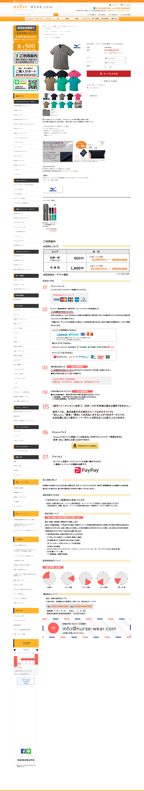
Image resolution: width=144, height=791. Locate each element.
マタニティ (17, 387)
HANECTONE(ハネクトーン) (21, 289)
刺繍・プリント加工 (22, 482)
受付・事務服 (17, 364)
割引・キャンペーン (22, 514)
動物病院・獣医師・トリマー (21, 396)
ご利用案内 (92, 14)
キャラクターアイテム (19, 620)
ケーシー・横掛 (18, 328)
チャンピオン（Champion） (21, 203)
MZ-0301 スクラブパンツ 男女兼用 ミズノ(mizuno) (50, 224)
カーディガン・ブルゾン (20, 378)
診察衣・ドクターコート (20, 319)
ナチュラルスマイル (19, 240)
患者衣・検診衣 (18, 346)
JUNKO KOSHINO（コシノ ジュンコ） (24, 420)
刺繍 (15, 461)
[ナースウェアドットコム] (33, 8)
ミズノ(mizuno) (47, 28)
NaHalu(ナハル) (18, 213)
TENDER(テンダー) (19, 245)
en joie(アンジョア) (19, 284)
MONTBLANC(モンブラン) (21, 119)
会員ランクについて (19, 603)
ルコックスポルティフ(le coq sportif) (23, 184)
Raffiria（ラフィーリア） (20, 133)
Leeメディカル (18, 156)
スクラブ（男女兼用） (55, 37)
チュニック (17, 314)
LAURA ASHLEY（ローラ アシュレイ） (25, 124)
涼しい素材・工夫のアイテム (50, 34)
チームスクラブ (18, 506)
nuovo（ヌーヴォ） (19, 280)
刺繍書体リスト (18, 492)
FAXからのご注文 (18, 584)
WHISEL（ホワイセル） (20, 165)
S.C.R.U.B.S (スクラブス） (21, 151)
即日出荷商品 (17, 299)
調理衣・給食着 (18, 355)
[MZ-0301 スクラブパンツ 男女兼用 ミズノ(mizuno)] (50, 212)
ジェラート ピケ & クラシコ (21, 138)
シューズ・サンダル (19, 369)
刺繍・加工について (19, 580)
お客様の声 (114, 14)
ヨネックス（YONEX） (20, 198)
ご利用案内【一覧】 (19, 560)
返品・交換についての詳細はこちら (97, 84)
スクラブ (46, 31)
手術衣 (15, 342)
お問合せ (103, 14)
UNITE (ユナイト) (18, 128)
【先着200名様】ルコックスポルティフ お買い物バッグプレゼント (25, 525)
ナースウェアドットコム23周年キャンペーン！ (25, 531)
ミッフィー (17, 435)
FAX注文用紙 (126, 14)
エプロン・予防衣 (18, 374)
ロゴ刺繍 (16, 501)
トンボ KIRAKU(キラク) (20, 231)
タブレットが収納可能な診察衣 (22, 629)
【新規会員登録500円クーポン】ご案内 (24, 519)
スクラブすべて (53, 31)
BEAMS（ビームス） (19, 160)
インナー (16, 383)
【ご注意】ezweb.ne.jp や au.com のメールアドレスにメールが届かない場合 (25, 550)
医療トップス (17, 323)
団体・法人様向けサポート (21, 569)
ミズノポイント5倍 (19, 616)
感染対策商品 (17, 625)
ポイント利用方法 (18, 594)
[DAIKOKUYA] (26, 762)
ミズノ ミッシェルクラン (65, 31)
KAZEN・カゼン (18, 110)
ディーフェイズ (18, 147)
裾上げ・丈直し (18, 466)
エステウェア (17, 360)
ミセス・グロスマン (19, 440)
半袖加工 (16, 470)
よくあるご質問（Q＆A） (20, 545)
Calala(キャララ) (18, 255)
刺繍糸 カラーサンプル (20, 497)
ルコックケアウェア (19, 222)
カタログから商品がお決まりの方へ (23, 589)
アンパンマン (17, 431)
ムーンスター (17, 174)
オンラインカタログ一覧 (20, 451)
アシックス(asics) (18, 189)
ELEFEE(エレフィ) (19, 260)
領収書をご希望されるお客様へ (22, 565)
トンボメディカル (18, 142)
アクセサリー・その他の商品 (21, 392)
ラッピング (17, 475)
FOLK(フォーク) (18, 115)
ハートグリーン (18, 236)
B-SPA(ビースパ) (18, 265)
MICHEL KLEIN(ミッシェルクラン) (23, 411)
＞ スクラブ (56, 28)
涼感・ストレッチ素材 (19, 634)
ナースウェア (17, 310)
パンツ (15, 337)
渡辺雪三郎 (17, 416)
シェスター (17, 169)
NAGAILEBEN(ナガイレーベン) (22, 106)
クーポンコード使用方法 (20, 598)
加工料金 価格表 (18, 488)
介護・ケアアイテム (19, 351)
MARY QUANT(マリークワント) (22, 269)
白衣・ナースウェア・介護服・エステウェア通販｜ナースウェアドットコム (60, 26)
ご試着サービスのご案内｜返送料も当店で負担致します (25, 574)
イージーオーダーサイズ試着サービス (24, 556)
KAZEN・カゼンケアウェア (21, 218)
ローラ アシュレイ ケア (20, 227)
